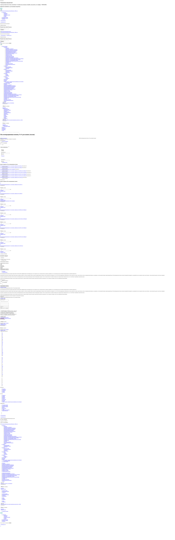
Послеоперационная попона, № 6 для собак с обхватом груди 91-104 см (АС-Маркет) (13, 172)
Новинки (3, 128)
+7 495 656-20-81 (3, 20)
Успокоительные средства (10, 56)
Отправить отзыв (3, 316)
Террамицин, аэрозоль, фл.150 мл (5, 318)
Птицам (5, 76)
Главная (3, 132)
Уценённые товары (7, 83)
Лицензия (5, 516)
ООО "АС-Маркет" (5, 141)
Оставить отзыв (2, 298)
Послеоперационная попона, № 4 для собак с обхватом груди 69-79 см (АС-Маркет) (13, 175)
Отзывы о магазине (7, 517)
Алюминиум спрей (3, 324)
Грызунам (5, 73)
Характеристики (4, 272)
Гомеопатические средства (10, 53)
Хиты (3, 130)
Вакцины (5, 426)
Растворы (7, 62)
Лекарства (5, 47)
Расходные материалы (9, 63)
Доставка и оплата (5, 17)
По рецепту (4, 129)
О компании (4, 12)
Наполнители (8, 72)
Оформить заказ (5, 108)
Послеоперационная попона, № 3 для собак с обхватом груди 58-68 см (11, 167)
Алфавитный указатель (5, 409)
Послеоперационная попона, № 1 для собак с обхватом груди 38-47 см (11, 184)
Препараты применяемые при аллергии (12, 57)
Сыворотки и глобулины (9, 48)
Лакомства (7, 68)
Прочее (7, 65)
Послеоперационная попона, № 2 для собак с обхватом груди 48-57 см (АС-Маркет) (13, 174)
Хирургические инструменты (10, 64)
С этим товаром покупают (4, 317)
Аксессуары (6, 79)
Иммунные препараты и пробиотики (11, 49)
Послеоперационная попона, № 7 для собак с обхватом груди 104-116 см (11, 177)
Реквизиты (5, 13)
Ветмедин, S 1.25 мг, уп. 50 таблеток (6, 483)
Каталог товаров (4, 46)
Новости (5, 15)
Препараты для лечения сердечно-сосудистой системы (12, 97)
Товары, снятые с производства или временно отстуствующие (13, 81)
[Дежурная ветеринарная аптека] (5, 31)
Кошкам (5, 69)
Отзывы (5, 287)
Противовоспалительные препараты (11, 52)
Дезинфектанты (6, 440)
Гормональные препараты (8, 435)
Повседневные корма (9, 67)
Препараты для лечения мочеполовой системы (13, 59)
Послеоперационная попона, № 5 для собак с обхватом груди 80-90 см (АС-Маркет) (13, 170)
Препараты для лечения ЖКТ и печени (12, 60)
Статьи (5, 16)
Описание (3, 271)
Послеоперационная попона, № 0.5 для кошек (7, 169)
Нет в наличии (6, 329)
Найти (10, 43)
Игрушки (3, 400)
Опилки (5, 115)
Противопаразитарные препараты (11, 51)
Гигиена (5, 80)
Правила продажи (5, 410)
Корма (7, 74)
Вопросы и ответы (5, 18)
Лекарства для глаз (9, 54)
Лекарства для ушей (9, 55)
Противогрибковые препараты (9, 88)
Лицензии (3, 390)
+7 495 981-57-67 (3, 22)
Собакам (3, 396)
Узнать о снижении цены (4, 147)
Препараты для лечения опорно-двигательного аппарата (14, 58)
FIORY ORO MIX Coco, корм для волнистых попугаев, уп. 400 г (11, 504)
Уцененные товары (9, 82)
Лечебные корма (8, 66)
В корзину (4, 107)
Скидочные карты (5, 405)
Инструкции (4, 408)
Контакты (3, 521)
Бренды (3, 127)
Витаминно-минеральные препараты (11, 50)
